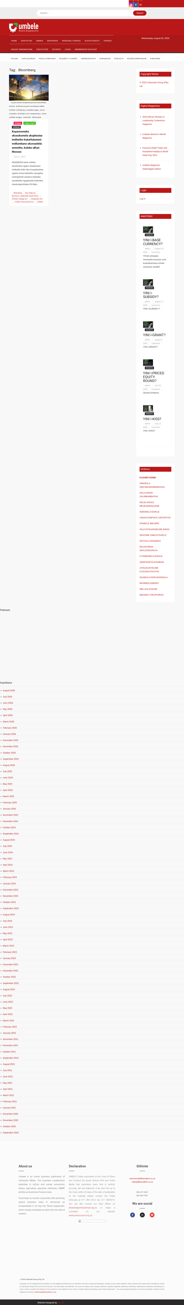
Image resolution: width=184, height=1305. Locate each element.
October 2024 (9, 827)
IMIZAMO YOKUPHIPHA (152, 595)
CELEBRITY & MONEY (68, 59)
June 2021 (8, 1076)
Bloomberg (18, 193)
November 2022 (10, 971)
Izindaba (18, 123)
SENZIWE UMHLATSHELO (153, 535)
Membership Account (86, 49)
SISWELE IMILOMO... (150, 523)
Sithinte (56, 49)
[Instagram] (142, 1214)
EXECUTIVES (42, 49)
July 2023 (7, 921)
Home (14, 41)
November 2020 (10, 1120)
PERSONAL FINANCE (71, 41)
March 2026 (8, 721)
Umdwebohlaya (88, 59)
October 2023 (9, 902)
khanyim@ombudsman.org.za (83, 1207)
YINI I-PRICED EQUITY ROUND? (153, 377)
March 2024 (8, 871)
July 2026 (7, 697)
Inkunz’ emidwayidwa (21, 49)
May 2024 (7, 858)
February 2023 (10, 952)
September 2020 (11, 1132)
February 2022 (10, 1027)
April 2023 (8, 939)
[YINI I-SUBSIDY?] (148, 282)
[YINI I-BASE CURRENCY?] (148, 229)
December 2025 (10, 740)
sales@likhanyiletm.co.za (142, 1182)
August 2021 (9, 1064)
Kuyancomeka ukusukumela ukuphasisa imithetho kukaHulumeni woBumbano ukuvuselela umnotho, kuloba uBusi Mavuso (27, 142)
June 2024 (8, 852)
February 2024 (10, 877)
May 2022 (7, 1008)
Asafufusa (26, 41)
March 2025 (8, 796)
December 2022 (10, 964)
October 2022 (9, 977)
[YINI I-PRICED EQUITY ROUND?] (148, 362)
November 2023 (10, 896)
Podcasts (119, 59)
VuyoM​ (61, 1302)
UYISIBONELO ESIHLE (151, 556)
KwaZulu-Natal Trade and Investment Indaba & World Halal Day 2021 (155, 151)
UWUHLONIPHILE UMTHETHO (155, 517)
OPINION (108, 41)
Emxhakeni (52, 41)
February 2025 (10, 802)
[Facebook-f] (132, 1214)
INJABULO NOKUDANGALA (154, 577)
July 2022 (7, 995)
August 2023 (9, 914)
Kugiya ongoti (30, 123)
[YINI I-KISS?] (148, 408)
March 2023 (8, 946)
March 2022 (8, 1020)
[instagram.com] (131, 5)
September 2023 (11, 908)
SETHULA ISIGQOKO (150, 541)
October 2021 (9, 1052)
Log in (142, 199)
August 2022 (9, 989)
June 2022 (8, 1002)
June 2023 (8, 927)
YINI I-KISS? (152, 419)
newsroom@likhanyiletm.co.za (142, 1178)
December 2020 (10, 1114)
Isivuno (14, 59)
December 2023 (10, 890)
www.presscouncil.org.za (80, 1215)
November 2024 (10, 821)
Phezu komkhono (47, 59)
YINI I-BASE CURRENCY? (153, 242)
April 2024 (8, 865)
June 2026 (8, 703)
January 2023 (9, 958)
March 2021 (8, 1095)
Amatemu (149, 235)
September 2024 (11, 834)
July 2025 (7, 771)
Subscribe (155, 59)
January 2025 (9, 809)
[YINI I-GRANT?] (148, 324)
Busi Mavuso (30, 193)
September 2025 (11, 759)
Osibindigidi (105, 59)
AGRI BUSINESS (28, 59)
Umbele (40, 202)
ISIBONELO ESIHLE (149, 512)
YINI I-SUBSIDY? (151, 295)
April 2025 (8, 790)
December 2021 (10, 1039)
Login (68, 49)
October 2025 (9, 753)
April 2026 (8, 715)
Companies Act (37, 199)
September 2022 (11, 983)
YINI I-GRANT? (154, 335)
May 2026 (7, 709)
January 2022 (9, 1033)
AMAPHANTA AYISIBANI (152, 562)
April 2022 (8, 1014)
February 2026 (10, 728)
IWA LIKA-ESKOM (148, 589)
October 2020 (9, 1126)
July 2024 (7, 846)
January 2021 (9, 1108)
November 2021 (10, 1045)
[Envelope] (152, 1214)
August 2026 (9, 690)
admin (147, 248)
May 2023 (7, 933)
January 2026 (9, 734)
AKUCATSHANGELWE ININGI (154, 529)
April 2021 (8, 1089)
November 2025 (10, 746)
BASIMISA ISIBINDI (149, 583)
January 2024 (9, 883)
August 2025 (9, 765)
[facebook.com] (135, 5)
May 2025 (7, 784)
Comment (156, 252)
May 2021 (7, 1083)
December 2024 (10, 815)
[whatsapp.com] (140, 5)
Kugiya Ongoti (92, 41)
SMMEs (39, 41)
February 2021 (10, 1101)
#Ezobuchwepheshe (137, 59)
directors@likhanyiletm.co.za (45, 1292)
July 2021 (7, 1070)
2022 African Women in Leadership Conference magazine (153, 120)
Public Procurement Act (24, 202)
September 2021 (11, 1058)
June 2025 (8, 777)
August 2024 (9, 840)
